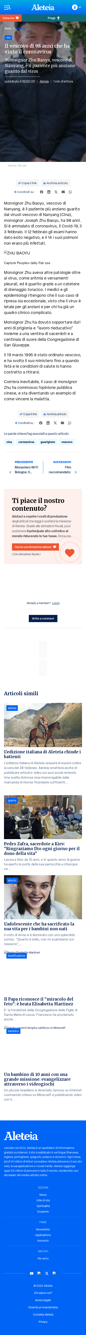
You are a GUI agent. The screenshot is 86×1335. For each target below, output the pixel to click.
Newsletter (43, 1229)
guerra (12, 800)
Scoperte (43, 1211)
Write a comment (43, 618)
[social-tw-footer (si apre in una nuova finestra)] (47, 1273)
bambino (13, 1031)
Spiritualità (43, 1206)
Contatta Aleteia (43, 1314)
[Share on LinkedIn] (48, 192)
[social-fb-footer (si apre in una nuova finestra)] (39, 1273)
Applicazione (43, 1235)
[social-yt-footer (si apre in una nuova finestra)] (31, 1273)
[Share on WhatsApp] (70, 192)
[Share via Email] (63, 192)
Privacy (43, 1322)
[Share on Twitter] (56, 192)
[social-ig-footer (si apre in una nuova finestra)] (54, 1273)
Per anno (43, 1258)
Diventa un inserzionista (43, 1307)
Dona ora (8, 18)
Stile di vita (43, 1200)
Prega (51, 18)
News (8, 28)
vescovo (66, 442)
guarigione (48, 442)
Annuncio (43, 1240)
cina (9, 442)
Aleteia (44, 81)
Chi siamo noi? (43, 1293)
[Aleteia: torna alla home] (43, 7)
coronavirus (26, 442)
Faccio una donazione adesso (33, 547)
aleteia (12, 708)
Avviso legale (43, 1300)
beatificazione (16, 956)
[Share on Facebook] (41, 192)
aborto (12, 880)
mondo (20, 28)
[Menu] (15, 7)
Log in (56, 603)
